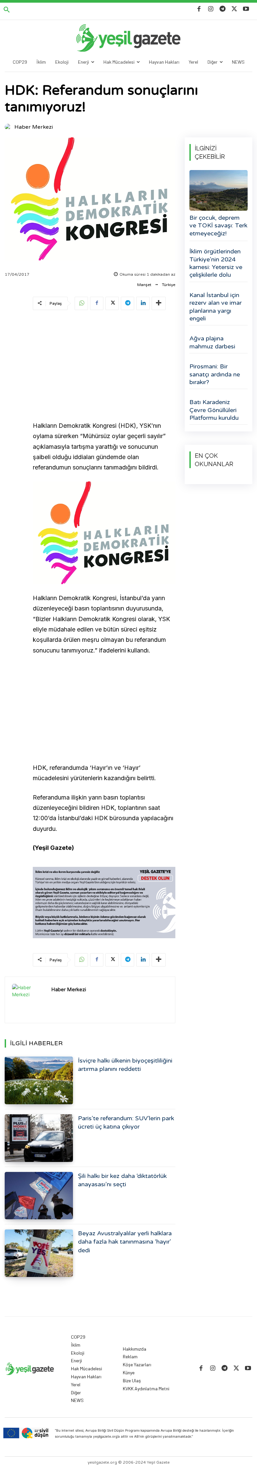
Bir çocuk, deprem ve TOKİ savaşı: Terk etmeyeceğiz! (218, 225)
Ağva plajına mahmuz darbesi (212, 342)
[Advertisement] (104, 366)
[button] (6, 10)
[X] (234, 9)
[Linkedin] (143, 303)
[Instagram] (210, 9)
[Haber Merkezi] (9, 127)
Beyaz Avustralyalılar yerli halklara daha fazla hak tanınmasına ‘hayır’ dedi (125, 1242)
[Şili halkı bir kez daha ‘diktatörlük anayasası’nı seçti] (39, 1196)
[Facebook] (199, 9)
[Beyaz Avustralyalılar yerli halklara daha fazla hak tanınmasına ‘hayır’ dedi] (39, 1253)
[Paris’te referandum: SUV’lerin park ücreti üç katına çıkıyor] (39, 1138)
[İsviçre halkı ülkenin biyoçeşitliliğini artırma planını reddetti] (39, 1080)
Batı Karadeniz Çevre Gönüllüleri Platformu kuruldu (214, 409)
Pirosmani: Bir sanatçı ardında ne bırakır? (214, 374)
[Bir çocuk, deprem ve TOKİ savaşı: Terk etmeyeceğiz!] (218, 190)
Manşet (144, 284)
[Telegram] (222, 9)
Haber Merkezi (33, 127)
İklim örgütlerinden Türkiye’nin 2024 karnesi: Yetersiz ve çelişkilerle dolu (215, 263)
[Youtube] (246, 9)
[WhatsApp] (81, 303)
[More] (159, 303)
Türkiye (168, 284)
